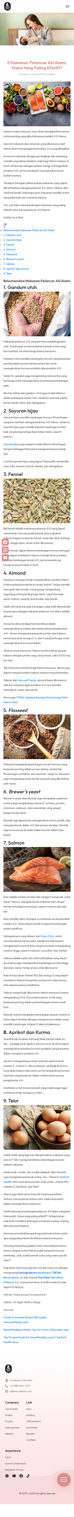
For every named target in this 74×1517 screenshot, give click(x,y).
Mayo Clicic (47, 936)
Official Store (33, 1421)
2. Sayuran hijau (12, 240)
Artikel (8, 1415)
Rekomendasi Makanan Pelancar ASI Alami (29, 230)
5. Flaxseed (10, 254)
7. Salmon (9, 264)
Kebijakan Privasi (14, 1469)
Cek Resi (31, 1439)
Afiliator (9, 1433)
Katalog (30, 1415)
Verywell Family (27, 680)
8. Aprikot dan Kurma (16, 268)
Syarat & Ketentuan (15, 1463)
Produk (9, 1421)
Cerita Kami (11, 1409)
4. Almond (9, 249)
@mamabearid (35, 1272)
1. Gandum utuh (12, 235)
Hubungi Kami (12, 1427)
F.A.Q (8, 1457)
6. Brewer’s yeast (13, 259)
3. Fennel (8, 244)
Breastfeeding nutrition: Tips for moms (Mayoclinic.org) (35, 1329)
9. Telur (7, 273)
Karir (29, 1409)
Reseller (30, 1433)
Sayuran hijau (11, 444)
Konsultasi (32, 1427)
